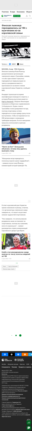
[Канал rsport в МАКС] (5, 354)
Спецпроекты (6, 367)
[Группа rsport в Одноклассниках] (25, 354)
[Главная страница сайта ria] (2, 16)
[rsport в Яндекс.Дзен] (11, 354)
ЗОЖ (27, 364)
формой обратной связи (23, 409)
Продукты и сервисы (25, 367)
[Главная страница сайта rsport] (10, 16)
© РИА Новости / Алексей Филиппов (10, 59)
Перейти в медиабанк (25, 59)
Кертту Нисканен (7, 101)
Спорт (4, 266)
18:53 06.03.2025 (6, 20)
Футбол (4, 364)
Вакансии (4, 374)
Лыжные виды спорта (9, 269)
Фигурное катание (13, 364)
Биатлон (22, 364)
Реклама (14, 367)
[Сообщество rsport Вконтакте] (18, 354)
